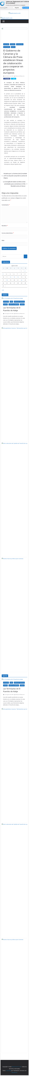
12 (10, 277)
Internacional (20, 44)
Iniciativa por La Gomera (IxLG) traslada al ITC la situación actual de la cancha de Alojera (15, 176)
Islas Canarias (7, 47)
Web (3, 240)
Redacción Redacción (19, 76)
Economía (13, 44)
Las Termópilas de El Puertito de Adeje (11, 309)
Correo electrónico (8, 233)
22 (21, 280)
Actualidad (6, 301)
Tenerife (22, 304)
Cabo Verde (6, 44)
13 (14, 277)
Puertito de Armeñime (13, 304)
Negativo (17, 7)
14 (18, 277)
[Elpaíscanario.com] (6, 18)
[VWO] (6, 7)
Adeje (11, 301)
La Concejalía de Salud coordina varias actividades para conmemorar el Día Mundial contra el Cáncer (14, 184)
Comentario (6, 205)
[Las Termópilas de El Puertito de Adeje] (14, 298)
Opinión (5, 304)
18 (7, 280)
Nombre (5, 226)
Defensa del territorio (19, 301)
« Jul (3, 290)
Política (13, 47)
